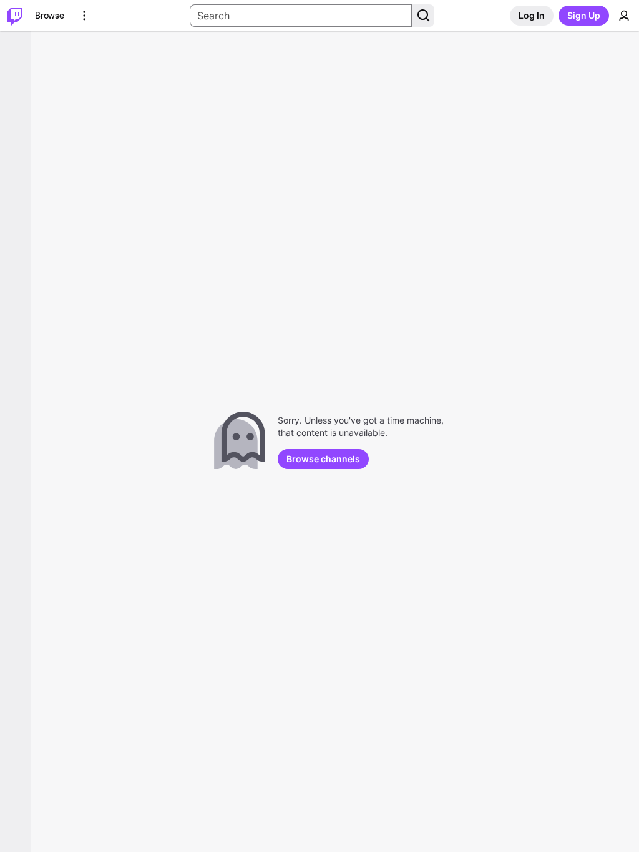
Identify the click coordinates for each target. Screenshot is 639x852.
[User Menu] (624, 16)
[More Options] (84, 16)
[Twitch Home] (15, 15)
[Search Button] (423, 15)
